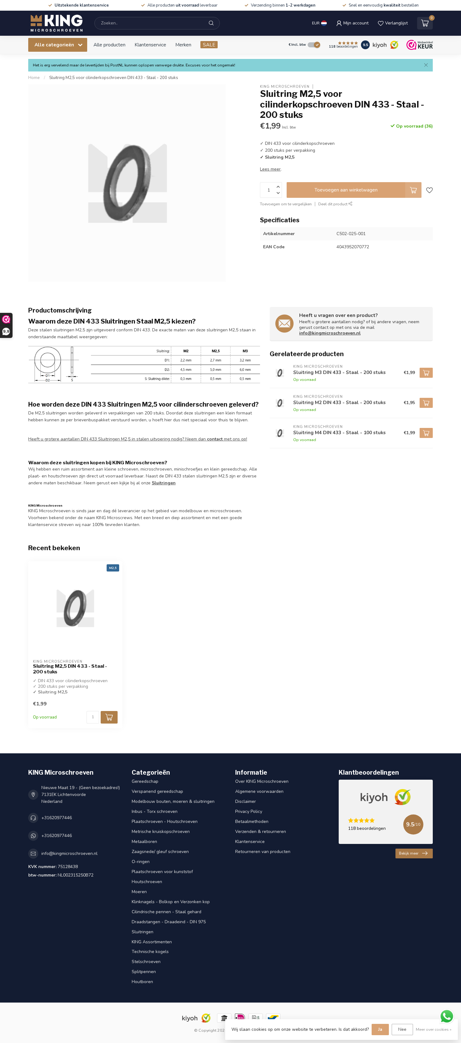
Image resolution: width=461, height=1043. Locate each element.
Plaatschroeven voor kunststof (162, 872)
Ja (380, 1029)
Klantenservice (150, 44)
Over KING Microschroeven (262, 781)
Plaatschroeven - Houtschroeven (165, 821)
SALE (209, 44)
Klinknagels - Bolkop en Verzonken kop (171, 902)
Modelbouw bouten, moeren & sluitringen (173, 801)
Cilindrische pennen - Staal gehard (166, 912)
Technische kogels (150, 952)
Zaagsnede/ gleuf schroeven (160, 852)
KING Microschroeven (285, 86)
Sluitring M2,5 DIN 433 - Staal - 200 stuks (70, 669)
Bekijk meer (408, 853)
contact (215, 439)
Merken (183, 44)
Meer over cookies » (434, 1029)
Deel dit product (333, 204)
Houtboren (142, 982)
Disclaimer (245, 801)
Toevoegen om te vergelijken (286, 204)
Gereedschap (145, 781)
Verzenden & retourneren (260, 832)
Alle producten (109, 44)
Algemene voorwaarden (259, 791)
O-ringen (141, 862)
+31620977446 (56, 818)
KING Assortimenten (152, 942)
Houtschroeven (147, 882)
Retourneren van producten (262, 852)
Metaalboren (144, 842)
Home (34, 78)
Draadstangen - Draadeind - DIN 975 (169, 922)
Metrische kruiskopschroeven (161, 832)
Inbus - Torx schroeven (155, 811)
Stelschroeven (146, 962)
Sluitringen (164, 483)
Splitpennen (144, 972)
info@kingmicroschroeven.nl (330, 333)
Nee (402, 1029)
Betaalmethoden (251, 821)
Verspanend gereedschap (157, 791)
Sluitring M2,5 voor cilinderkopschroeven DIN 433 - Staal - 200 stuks (113, 78)
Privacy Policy (248, 811)
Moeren (139, 892)
